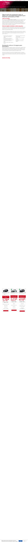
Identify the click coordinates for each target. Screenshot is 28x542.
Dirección (20, 0)
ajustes (17, 541)
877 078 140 (17, 0)
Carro (3, 0)
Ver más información (6, 310)
